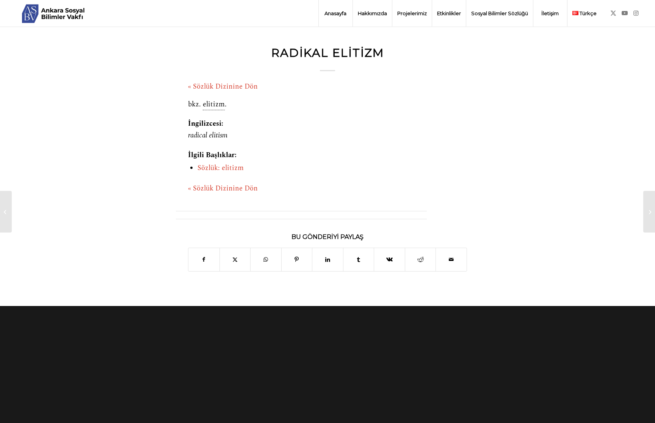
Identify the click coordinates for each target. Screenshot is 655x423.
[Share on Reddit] (420, 259)
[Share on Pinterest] (297, 259)
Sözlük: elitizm (220, 168)
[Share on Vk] (389, 259)
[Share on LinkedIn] (327, 259)
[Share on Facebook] (203, 259)
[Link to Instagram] (636, 13)
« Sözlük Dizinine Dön (223, 86)
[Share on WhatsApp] (266, 259)
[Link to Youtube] (624, 13)
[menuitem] (335, 13)
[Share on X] (235, 259)
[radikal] (6, 212)
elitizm (214, 104)
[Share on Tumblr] (358, 259)
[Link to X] (613, 13)
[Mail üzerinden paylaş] (451, 259)
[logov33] (53, 13)
